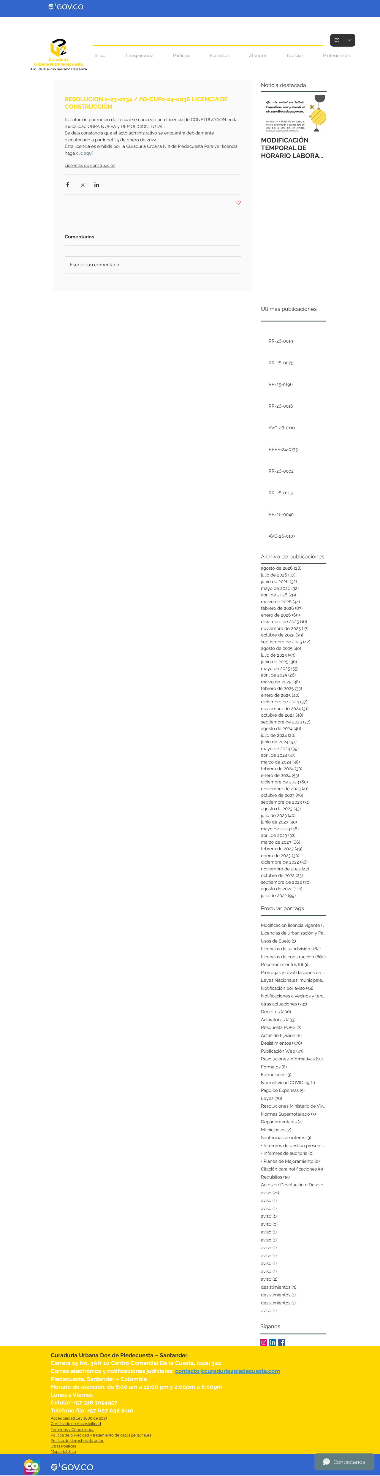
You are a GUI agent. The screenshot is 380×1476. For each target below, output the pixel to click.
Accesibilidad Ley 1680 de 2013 (79, 1418)
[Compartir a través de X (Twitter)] (82, 184)
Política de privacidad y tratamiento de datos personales (101, 1435)
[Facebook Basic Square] (281, 1342)
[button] (258, 55)
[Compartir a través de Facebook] (67, 184)
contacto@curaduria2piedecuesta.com (227, 1371)
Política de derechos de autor (77, 1440)
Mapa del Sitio (63, 1451)
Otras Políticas (63, 1446)
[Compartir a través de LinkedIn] (96, 184)
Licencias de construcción (90, 165)
